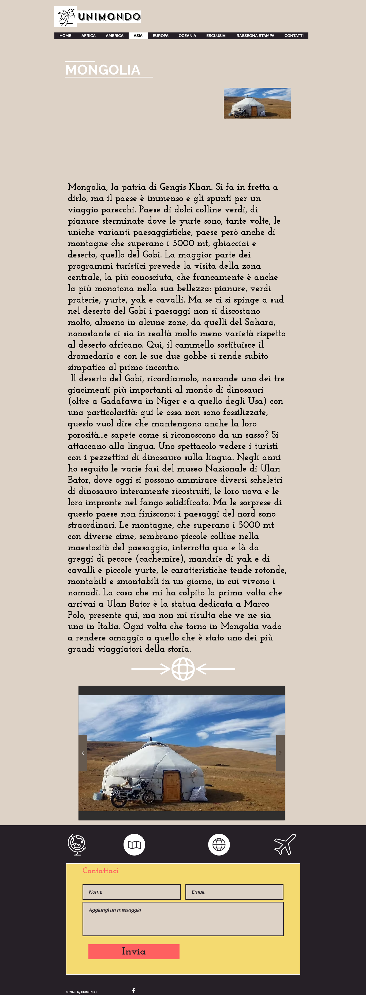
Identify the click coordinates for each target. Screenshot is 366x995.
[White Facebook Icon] (133, 990)
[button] (182, 753)
